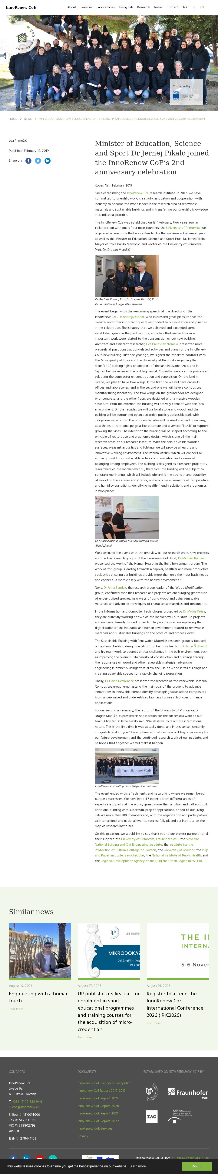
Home (13, 119)
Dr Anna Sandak (115, 588)
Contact (173, 7)
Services (86, 7)
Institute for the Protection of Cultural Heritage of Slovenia (144, 847)
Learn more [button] (137, 1166)
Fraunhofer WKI (167, 839)
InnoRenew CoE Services (95, 1128)
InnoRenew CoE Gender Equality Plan (104, 1083)
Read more (16, 1009)
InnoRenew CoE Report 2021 (98, 1113)
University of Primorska (183, 228)
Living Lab (126, 7)
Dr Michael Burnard (191, 558)
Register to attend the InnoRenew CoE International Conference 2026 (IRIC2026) (175, 1005)
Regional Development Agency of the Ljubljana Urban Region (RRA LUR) (151, 861)
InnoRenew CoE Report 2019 (98, 1098)
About (71, 7)
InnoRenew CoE (21, 7)
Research (143, 7)
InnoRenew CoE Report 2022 (98, 1121)
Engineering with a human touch (39, 997)
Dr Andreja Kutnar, (132, 317)
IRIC (185, 7)
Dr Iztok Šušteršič (194, 646)
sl (194, 7)
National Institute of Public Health (176, 855)
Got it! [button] (197, 1166)
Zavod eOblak (134, 855)
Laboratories (106, 7)
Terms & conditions (187, 1158)
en (202, 7)
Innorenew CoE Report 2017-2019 (102, 1091)
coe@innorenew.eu (26, 1107)
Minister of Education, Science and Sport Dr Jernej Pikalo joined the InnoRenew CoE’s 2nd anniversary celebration (122, 119)
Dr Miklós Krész (194, 611)
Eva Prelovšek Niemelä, (162, 344)
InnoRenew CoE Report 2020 (98, 1106)
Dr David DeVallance (119, 681)
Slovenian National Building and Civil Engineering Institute (147, 842)
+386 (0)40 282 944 (27, 1102)
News (158, 7)
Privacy (83, 1136)
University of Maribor (179, 850)
